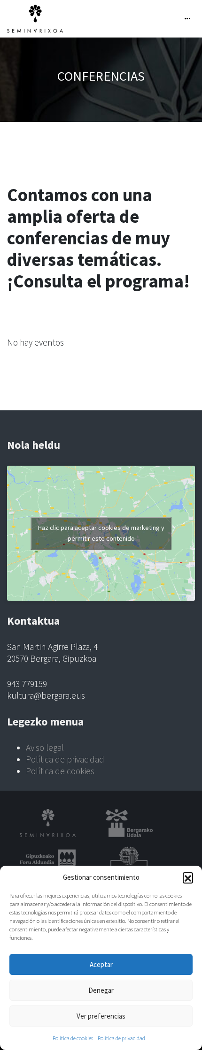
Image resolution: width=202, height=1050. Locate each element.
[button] (188, 877)
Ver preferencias (101, 1016)
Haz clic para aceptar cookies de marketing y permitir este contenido (101, 533)
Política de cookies (73, 1038)
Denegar (101, 990)
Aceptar (101, 964)
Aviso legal (45, 747)
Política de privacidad (121, 1038)
